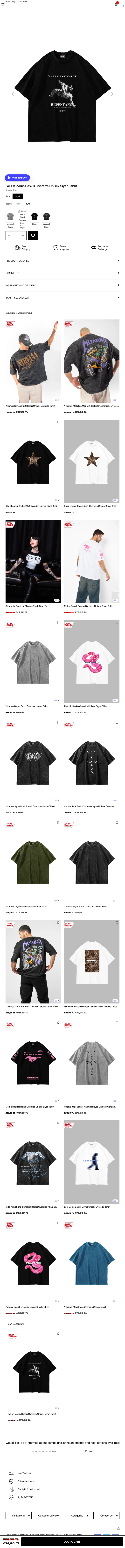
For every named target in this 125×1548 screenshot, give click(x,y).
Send (90, 1451)
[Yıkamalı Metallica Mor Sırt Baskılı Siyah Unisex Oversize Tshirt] (91, 361)
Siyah (17, 196)
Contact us (106, 1515)
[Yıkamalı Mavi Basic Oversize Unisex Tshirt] (91, 1262)
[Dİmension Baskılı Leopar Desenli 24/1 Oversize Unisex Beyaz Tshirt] (91, 961)
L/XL (28, 204)
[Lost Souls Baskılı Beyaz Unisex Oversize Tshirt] (91, 1162)
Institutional (18, 1515)
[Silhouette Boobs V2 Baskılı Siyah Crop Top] (33, 561)
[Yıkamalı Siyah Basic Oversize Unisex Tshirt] (91, 861)
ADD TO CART (72, 1541)
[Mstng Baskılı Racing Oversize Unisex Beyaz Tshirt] (91, 561)
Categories (77, 1515)
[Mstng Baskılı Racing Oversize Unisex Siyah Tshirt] (33, 1062)
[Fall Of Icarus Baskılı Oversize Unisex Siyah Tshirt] (34, 1371)
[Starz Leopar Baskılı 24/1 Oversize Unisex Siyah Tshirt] (33, 461)
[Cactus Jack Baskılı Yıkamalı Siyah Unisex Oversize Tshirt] (91, 761)
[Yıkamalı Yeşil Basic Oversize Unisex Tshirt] (33, 861)
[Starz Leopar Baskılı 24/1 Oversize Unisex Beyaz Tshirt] (91, 461)
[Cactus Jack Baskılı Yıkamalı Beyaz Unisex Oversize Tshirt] (91, 1062)
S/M (18, 204)
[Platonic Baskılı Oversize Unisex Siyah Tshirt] (33, 1262)
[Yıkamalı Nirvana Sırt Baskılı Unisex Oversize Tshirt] (33, 361)
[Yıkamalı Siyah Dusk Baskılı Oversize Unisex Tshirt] (33, 761)
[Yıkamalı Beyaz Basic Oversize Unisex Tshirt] (33, 661)
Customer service (48, 1515)
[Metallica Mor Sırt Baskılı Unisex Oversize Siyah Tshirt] (33, 961)
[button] (12, 94)
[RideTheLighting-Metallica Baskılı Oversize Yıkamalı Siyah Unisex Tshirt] (33, 1162)
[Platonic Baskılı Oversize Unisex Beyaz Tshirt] (91, 661)
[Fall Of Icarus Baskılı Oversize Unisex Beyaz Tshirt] (22, 218)
